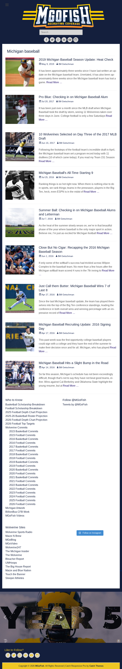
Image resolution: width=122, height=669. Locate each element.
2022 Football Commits (22, 488)
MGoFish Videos (14, 515)
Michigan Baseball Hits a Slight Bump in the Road (73, 363)
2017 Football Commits (22, 450)
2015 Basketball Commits (23, 431)
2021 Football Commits (22, 481)
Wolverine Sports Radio (18, 532)
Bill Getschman (66, 64)
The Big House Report (18, 566)
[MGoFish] (63, 16)
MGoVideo (11, 543)
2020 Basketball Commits (23, 469)
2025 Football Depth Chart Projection (26, 412)
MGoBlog (10, 539)
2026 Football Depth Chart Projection (26, 419)
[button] (4, 617)
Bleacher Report (14, 559)
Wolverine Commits (16, 427)
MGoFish (39, 666)
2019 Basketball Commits (23, 462)
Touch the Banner (15, 574)
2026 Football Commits (22, 504)
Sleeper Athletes (14, 578)
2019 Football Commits (22, 465)
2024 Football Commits (22, 496)
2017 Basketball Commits (23, 446)
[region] (61, 617)
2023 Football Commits (22, 492)
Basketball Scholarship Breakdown (25, 404)
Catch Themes (96, 666)
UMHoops (11, 562)
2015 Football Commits (22, 435)
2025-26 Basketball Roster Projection (26, 416)
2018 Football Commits (22, 458)
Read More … (54, 82)
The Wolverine (13, 555)
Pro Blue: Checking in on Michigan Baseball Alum (73, 97)
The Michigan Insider (17, 551)
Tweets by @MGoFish (75, 404)
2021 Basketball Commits (23, 477)
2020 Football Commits (22, 473)
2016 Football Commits (22, 442)
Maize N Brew (13, 536)
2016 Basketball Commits (23, 439)
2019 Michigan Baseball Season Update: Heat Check (76, 59)
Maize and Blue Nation (18, 570)
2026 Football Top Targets (20, 423)
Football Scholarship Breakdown (23, 408)
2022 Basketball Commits (23, 485)
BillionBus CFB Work (17, 511)
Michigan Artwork (15, 508)
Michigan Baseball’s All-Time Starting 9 (66, 173)
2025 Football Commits (22, 500)
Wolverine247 (13, 547)
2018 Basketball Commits (23, 454)
